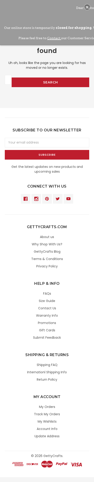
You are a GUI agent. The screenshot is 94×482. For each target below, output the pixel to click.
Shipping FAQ (47, 365)
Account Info (47, 429)
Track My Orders (47, 414)
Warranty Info (47, 315)
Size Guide (47, 301)
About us (47, 237)
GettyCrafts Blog (47, 251)
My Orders (47, 406)
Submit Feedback (47, 337)
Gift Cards (47, 330)
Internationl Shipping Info (47, 372)
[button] (87, 7)
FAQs (47, 293)
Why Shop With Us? (47, 244)
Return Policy (47, 379)
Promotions (47, 323)
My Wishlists (47, 421)
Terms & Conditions (47, 259)
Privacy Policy (47, 266)
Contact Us (47, 308)
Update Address (47, 436)
